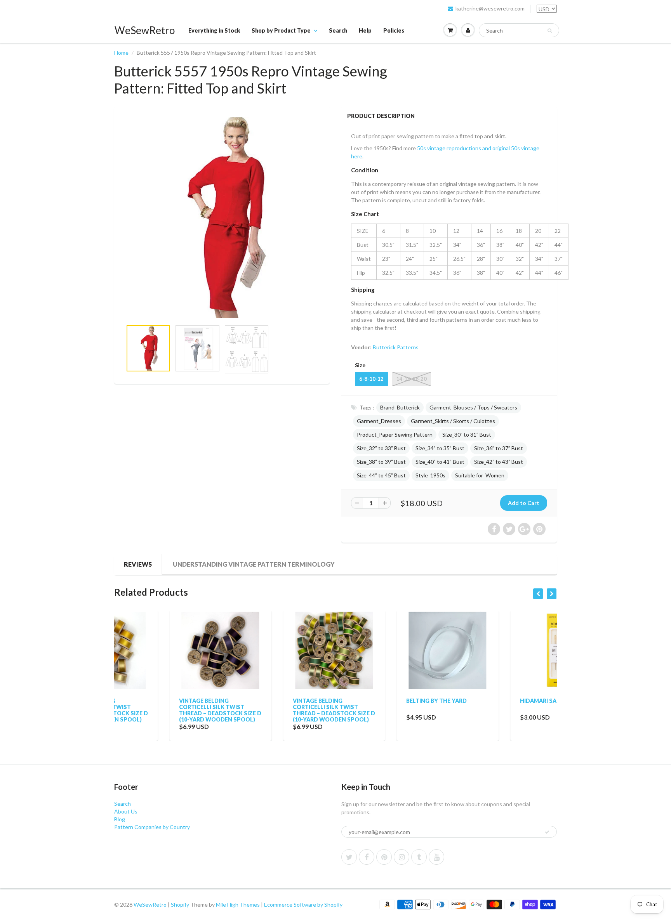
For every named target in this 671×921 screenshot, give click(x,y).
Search (338, 30)
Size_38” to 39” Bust (381, 461)
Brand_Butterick (400, 407)
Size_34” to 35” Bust (439, 448)
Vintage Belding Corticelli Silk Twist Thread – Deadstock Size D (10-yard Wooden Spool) (165, 710)
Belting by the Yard (381, 700)
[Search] (549, 30)
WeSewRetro (145, 30)
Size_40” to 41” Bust (439, 461)
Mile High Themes (238, 904)
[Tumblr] (419, 857)
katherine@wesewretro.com (490, 8)
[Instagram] (401, 857)
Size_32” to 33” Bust (381, 448)
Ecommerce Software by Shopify (303, 904)
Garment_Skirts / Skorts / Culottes (453, 421)
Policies (393, 30)
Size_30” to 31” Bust (466, 434)
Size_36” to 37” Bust (498, 448)
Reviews (138, 564)
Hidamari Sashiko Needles (505, 700)
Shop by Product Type (281, 30)
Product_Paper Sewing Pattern (395, 434)
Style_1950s (430, 475)
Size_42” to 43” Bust (498, 461)
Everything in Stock (214, 30)
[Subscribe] (547, 832)
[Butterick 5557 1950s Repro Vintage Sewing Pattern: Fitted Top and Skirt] (222, 217)
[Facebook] (366, 857)
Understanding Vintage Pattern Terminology (254, 564)
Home (121, 52)
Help (365, 30)
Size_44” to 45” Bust (381, 475)
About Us (125, 811)
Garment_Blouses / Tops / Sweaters (473, 407)
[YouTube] (436, 857)
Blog (119, 819)
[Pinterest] (384, 857)
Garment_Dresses (379, 421)
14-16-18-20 (411, 379)
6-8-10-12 (371, 379)
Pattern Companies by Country (152, 827)
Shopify (180, 904)
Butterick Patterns (396, 347)
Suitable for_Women (479, 475)
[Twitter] (349, 857)
